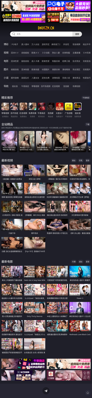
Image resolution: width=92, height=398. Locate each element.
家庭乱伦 (25, 78)
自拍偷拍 (25, 52)
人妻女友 (35, 78)
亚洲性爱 (15, 61)
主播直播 (76, 52)
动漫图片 (45, 69)
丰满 (73, 261)
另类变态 (87, 61)
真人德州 (25, 44)
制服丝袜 (56, 61)
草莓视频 (35, 86)
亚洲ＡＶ (15, 52)
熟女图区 (76, 69)
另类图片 (87, 69)
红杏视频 (56, 86)
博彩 (6, 44)
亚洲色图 (25, 69)
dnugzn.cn (46, 28)
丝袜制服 (66, 52)
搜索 (77, 34)
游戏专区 (45, 44)
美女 (73, 160)
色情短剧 (76, 86)
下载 (87, 124)
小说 (6, 77)
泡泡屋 (66, 86)
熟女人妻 (56, 52)
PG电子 (15, 44)
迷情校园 (56, 78)
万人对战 (35, 44)
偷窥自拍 (15, 69)
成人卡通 (35, 61)
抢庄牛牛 (87, 44)
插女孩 (15, 86)
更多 (87, 160)
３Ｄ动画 (45, 52)
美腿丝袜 (56, 69)
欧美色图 (35, 69)
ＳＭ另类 (87, 52)
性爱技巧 (87, 78)
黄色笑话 (76, 78)
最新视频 (7, 160)
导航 (6, 86)
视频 (6, 52)
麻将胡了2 (56, 44)
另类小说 (66, 78)
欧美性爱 (45, 61)
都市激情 (15, 78)
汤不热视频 (45, 86)
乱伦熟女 (76, 61)
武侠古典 (45, 78)
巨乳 (80, 160)
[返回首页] (88, 393)
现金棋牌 (76, 44)
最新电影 (7, 261)
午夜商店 (25, 86)
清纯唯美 (66, 69)
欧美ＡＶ (35, 52)
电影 (6, 61)
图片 (6, 69)
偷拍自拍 (25, 61)
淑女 (80, 261)
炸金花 (66, 44)
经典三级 (66, 61)
